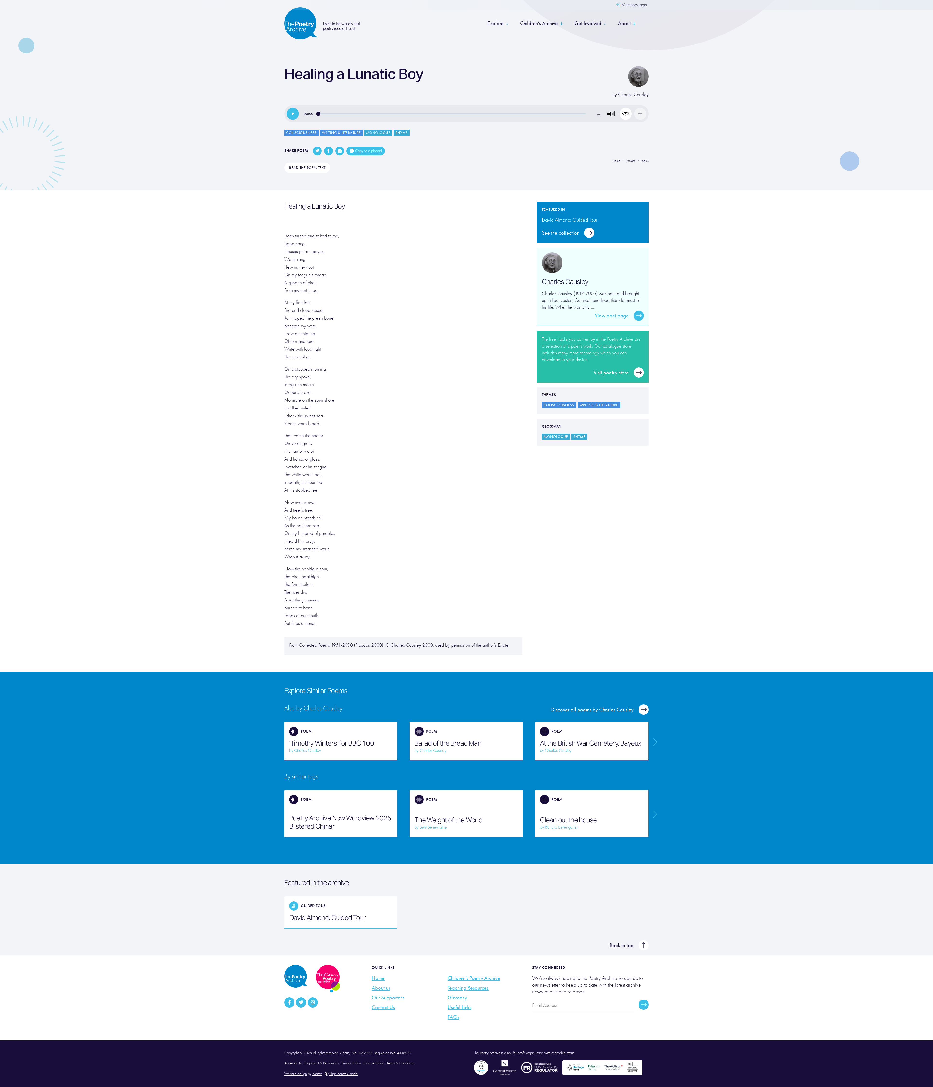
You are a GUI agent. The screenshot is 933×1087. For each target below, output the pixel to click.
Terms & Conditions (400, 1063)
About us (381, 988)
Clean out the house (568, 820)
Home (378, 978)
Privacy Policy (351, 1063)
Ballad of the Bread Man (448, 743)
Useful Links (459, 1007)
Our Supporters (388, 997)
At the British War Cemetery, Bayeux (590, 743)
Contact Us (383, 1007)
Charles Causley (633, 94)
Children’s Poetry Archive (474, 978)
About (624, 23)
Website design (295, 1074)
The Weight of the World (448, 820)
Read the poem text (307, 167)
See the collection (560, 233)
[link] (293, 114)
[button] (611, 114)
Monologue (378, 132)
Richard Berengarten (562, 827)
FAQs (453, 1017)
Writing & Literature (341, 132)
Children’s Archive (539, 23)
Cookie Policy (374, 1063)
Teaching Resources (468, 988)
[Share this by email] (339, 151)
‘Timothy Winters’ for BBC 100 (331, 743)
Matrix (317, 1074)
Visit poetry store (611, 372)
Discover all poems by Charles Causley (592, 709)
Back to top (622, 945)
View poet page (612, 316)
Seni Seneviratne (433, 827)
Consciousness (301, 132)
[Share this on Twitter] (317, 151)
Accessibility (293, 1063)
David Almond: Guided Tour (327, 917)
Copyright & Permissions (321, 1063)
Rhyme (402, 132)
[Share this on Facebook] (328, 151)
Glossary (457, 997)
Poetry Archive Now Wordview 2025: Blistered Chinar (341, 822)
